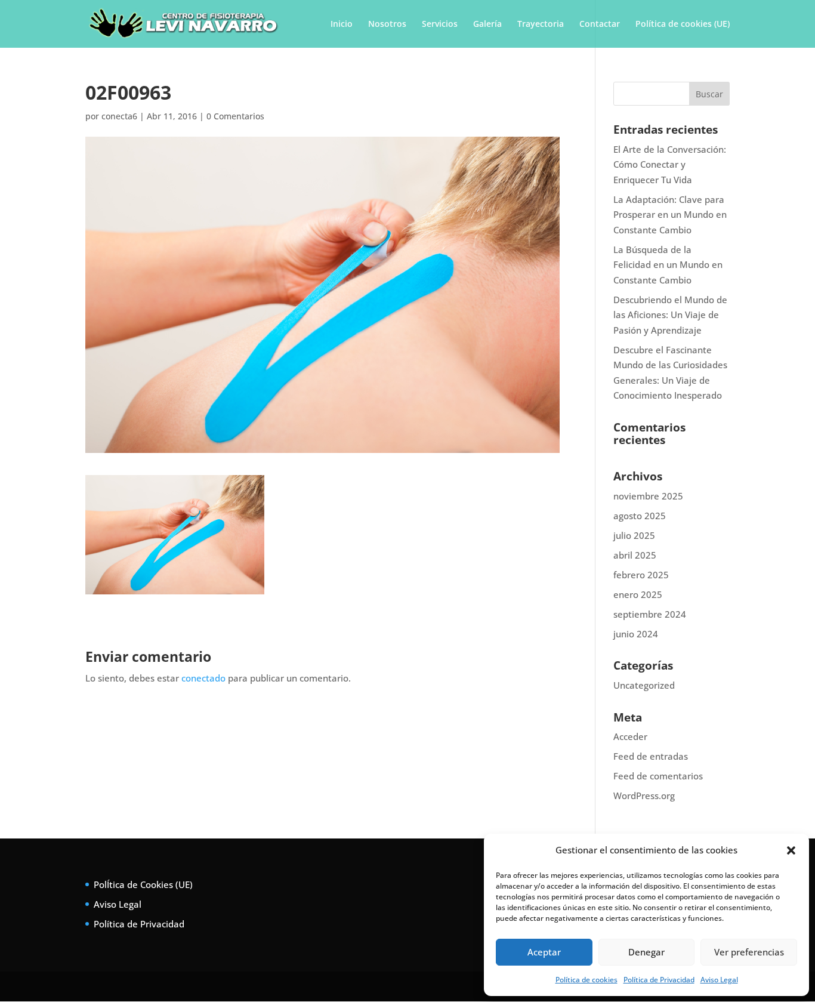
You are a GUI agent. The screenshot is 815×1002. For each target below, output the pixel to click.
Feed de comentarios (658, 776)
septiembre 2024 (649, 614)
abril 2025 (634, 555)
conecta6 (119, 116)
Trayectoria (540, 24)
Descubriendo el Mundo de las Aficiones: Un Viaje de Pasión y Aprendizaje (670, 315)
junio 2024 (635, 634)
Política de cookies (586, 980)
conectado (203, 678)
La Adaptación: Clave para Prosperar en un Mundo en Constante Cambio (670, 214)
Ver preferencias (749, 952)
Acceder (630, 736)
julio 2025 (634, 535)
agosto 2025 (639, 516)
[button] (791, 850)
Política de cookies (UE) (682, 24)
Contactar (599, 24)
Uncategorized (644, 685)
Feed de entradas (650, 756)
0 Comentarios (235, 116)
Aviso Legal (719, 980)
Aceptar (544, 952)
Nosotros (387, 24)
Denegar (646, 952)
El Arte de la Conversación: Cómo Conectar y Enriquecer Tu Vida (669, 164)
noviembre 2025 (648, 496)
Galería (487, 24)
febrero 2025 (641, 575)
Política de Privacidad (658, 980)
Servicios (440, 24)
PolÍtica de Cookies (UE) (143, 884)
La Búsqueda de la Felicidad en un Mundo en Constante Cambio (668, 264)
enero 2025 (637, 594)
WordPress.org (644, 795)
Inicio (342, 24)
